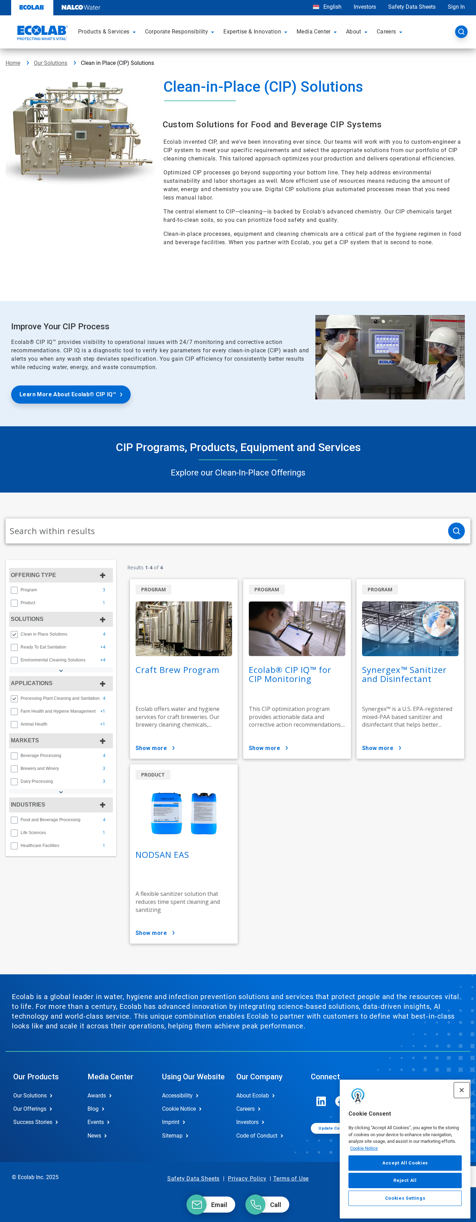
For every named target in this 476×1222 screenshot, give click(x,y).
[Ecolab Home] (41, 34)
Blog (93, 1108)
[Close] (461, 1090)
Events (95, 1122)
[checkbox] (14, 590)
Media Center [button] (314, 31)
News (94, 1135)
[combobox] (224, 531)
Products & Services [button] (104, 31)
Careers (245, 1108)
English (331, 6)
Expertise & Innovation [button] (252, 31)
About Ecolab (252, 1095)
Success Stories (32, 1122)
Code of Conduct (256, 1135)
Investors (365, 6)
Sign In (456, 6)
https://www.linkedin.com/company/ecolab (321, 1101)
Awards (96, 1095)
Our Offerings (29, 1108)
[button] (135, 32)
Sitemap (172, 1135)
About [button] (353, 31)
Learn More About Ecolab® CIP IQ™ (68, 394)
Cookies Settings (405, 1198)
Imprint (170, 1122)
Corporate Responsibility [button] (176, 31)
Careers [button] (386, 31)
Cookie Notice (364, 1148)
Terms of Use (291, 1178)
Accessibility (177, 1095)
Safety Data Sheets (412, 6)
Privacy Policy (247, 1178)
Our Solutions (50, 63)
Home (13, 63)
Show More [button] (151, 748)
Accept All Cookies (405, 1162)
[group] (61, 589)
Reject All (405, 1180)
